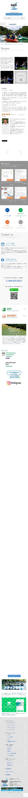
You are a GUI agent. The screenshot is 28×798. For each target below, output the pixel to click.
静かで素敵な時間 (19, 182)
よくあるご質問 (10, 755)
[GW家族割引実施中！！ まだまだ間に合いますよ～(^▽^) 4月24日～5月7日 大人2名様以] (14, 394)
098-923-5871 (13, 24)
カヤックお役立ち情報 (11, 753)
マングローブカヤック (11, 722)
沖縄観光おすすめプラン (12, 741)
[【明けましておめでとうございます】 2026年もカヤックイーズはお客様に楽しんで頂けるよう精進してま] (14, 595)
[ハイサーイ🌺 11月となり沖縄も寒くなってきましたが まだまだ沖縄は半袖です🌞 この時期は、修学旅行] (14, 638)
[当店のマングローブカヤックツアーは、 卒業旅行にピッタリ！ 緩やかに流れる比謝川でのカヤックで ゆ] (14, 494)
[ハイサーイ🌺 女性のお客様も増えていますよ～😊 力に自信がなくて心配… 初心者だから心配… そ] (14, 466)
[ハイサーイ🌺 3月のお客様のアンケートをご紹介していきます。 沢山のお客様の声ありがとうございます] (14, 451)
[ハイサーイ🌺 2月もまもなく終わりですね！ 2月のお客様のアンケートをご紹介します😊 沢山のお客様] (14, 523)
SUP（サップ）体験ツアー (18, 336)
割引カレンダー (10, 763)
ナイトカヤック (15, 44)
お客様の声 (8, 768)
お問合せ (9, 751)
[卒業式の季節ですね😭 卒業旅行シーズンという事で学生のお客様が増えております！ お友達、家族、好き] (14, 480)
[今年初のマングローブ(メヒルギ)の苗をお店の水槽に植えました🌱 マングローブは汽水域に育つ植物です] (14, 566)
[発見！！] (7, 152)
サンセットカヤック (11, 725)
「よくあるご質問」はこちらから (8, 268)
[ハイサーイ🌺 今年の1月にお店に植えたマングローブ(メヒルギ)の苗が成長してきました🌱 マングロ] (14, 408)
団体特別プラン (10, 765)
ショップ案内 (9, 736)
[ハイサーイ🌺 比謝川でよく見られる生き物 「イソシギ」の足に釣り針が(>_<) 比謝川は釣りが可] (14, 423)
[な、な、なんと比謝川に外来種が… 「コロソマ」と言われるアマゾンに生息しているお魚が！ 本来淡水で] (14, 552)
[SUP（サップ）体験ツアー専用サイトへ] (14, 329)
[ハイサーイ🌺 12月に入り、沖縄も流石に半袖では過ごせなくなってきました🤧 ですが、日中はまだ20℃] (14, 623)
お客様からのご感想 (7, 44)
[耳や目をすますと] (21, 152)
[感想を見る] (7, 175)
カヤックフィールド (11, 727)
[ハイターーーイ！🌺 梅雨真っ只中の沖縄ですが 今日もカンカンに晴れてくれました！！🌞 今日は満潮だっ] (14, 652)
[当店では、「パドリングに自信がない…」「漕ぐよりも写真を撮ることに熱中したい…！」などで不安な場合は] (14, 509)
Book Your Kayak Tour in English (14, 14)
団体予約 (9, 748)
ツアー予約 (9, 746)
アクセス (9, 734)
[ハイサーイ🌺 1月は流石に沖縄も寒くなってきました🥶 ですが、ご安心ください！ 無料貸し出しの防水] (14, 580)
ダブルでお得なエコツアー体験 (11, 343)
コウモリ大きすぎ (5, 199)
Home (2, 44)
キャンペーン (9, 760)
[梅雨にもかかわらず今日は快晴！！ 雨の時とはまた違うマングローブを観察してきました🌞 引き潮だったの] (14, 667)
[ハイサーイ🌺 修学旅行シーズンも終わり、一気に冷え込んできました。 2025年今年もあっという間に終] (14, 609)
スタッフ (9, 739)
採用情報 (8, 774)
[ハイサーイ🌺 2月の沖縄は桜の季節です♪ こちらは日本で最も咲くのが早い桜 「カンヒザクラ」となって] (14, 537)
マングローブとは (10, 729)
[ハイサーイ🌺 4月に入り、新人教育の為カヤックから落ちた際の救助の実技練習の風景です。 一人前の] (14, 437)
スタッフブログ (9, 771)
